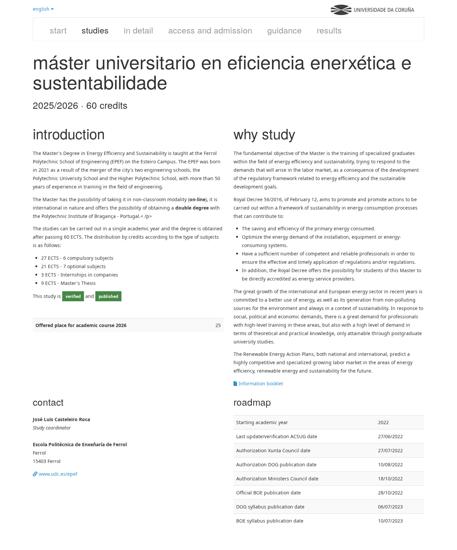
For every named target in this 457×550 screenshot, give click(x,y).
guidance (284, 30)
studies (95, 30)
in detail (138, 30)
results (329, 30)
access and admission (210, 30)
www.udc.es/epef (57, 474)
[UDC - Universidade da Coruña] (372, 13)
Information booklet (260, 383)
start (58, 30)
